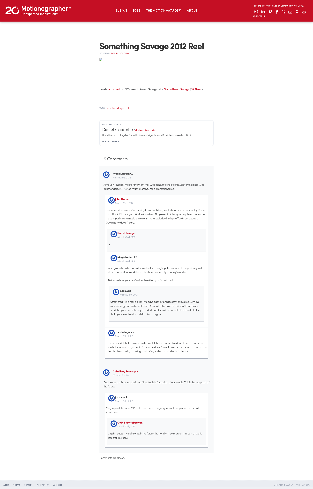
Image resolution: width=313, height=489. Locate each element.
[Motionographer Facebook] (277, 12)
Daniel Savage (125, 233)
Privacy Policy (42, 485)
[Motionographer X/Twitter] (283, 12)
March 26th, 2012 (124, 336)
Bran (198, 89)
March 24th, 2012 (128, 294)
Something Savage (176, 89)
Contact (27, 485)
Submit (16, 485)
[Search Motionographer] (297, 12)
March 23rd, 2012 (122, 177)
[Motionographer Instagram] (256, 12)
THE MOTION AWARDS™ (163, 10)
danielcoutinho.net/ (145, 130)
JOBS (136, 10)
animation (111, 108)
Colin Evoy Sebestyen (125, 371)
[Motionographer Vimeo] (270, 12)
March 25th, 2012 (121, 375)
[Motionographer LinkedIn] (263, 12)
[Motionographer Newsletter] (290, 12)
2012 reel (114, 89)
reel (127, 108)
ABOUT (192, 10)
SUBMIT (121, 10)
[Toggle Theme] (304, 12)
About (6, 485)
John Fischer (122, 199)
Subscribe (57, 485)
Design (120, 108)
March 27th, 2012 (124, 401)
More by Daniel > (110, 141)
